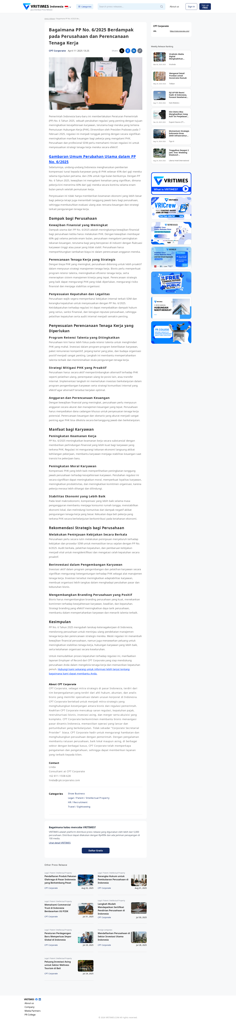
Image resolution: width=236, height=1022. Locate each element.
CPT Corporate (57, 50)
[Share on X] (121, 50)
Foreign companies (105, 930)
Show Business (76, 793)
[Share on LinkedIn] (133, 50)
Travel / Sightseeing (79, 806)
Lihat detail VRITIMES (60, 842)
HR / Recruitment (78, 802)
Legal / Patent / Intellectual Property (88, 797)
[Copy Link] (139, 50)
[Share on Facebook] (127, 50)
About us (174, 6)
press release (50, 18)
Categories (86, 6)
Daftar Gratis (95, 850)
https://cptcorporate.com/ (179, 31)
